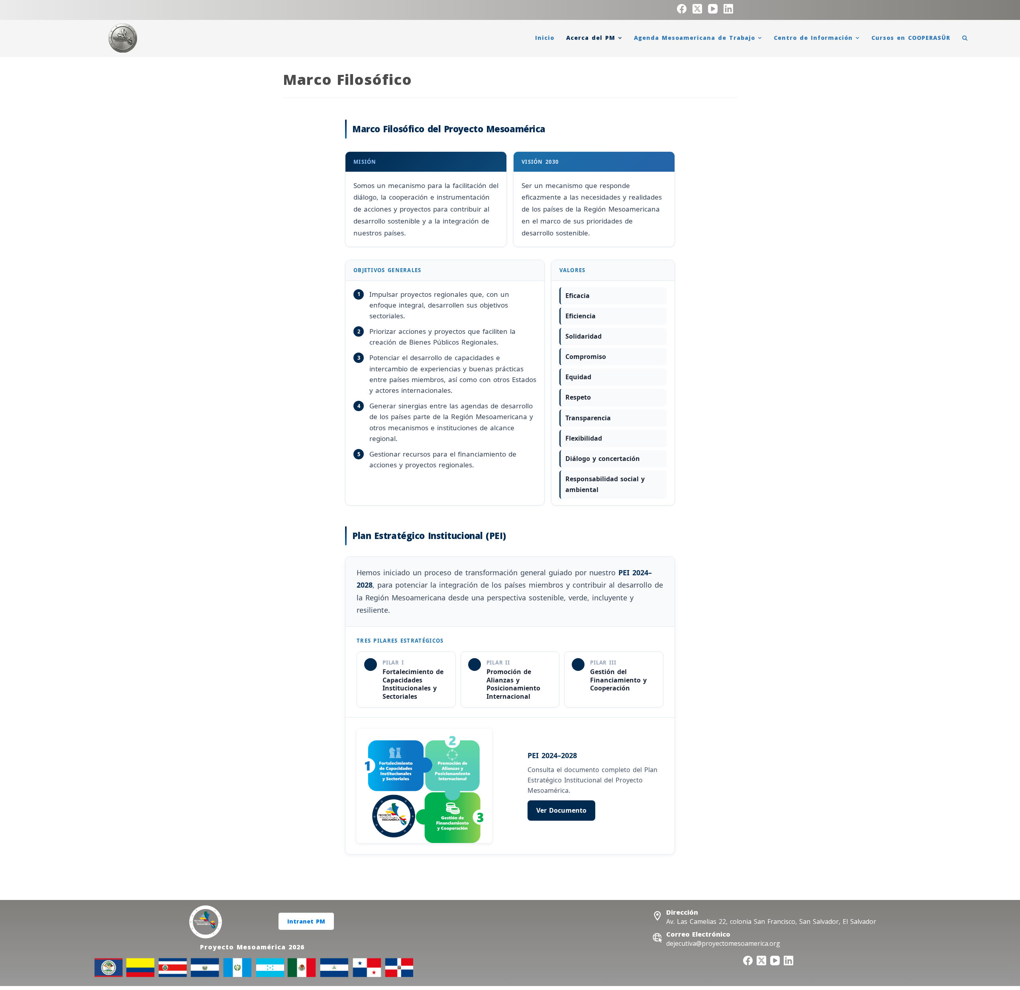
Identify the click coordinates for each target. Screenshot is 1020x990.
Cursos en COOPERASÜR (910, 37)
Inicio (544, 37)
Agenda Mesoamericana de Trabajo (694, 37)
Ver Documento (561, 810)
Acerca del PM (590, 37)
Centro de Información (813, 37)
